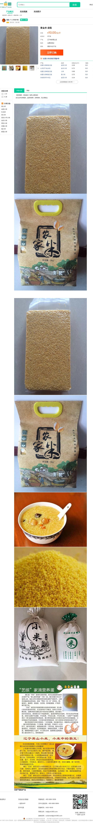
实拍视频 (23, 12)
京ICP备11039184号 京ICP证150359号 (58, 818)
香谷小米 (4, 123)
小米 (21, 15)
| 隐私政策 (74, 820)
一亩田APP (21, 803)
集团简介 (3, 799)
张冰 (7, 20)
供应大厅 (10, 15)
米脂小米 (4, 126)
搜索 (74, 5)
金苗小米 (4, 109)
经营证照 (62, 820)
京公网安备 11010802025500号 (36, 818)
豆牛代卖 (21, 807)
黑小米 (3, 115)
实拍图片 (37, 12)
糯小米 (3, 129)
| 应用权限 (68, 820)
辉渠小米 (4, 131)
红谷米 (3, 112)
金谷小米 (4, 120)
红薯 (5, 97)
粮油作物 (16, 15)
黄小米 (3, 106)
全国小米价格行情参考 (51, 58)
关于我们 (55, 820)
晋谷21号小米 (5, 117)
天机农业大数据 (23, 799)
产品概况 (9, 12)
